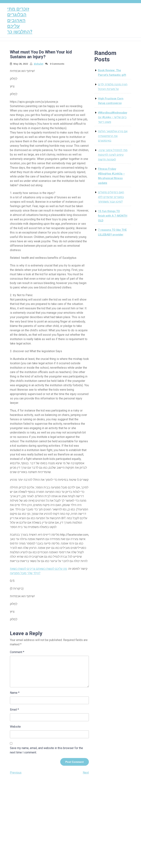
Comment (17, 652)
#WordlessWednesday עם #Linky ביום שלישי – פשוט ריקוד (112, 117)
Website (15, 726)
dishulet (38, 63)
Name (14, 692)
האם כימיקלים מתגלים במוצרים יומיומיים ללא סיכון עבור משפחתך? (111, 197)
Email (14, 709)
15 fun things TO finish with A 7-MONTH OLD (112, 216)
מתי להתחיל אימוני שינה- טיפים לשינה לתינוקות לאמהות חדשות (112, 155)
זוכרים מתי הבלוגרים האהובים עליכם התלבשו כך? (19, 20)
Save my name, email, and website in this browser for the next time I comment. (46, 750)
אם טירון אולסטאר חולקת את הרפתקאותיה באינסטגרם (112, 136)
